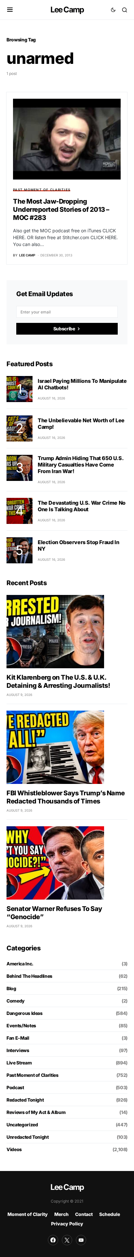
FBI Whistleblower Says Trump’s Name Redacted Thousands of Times (66, 797)
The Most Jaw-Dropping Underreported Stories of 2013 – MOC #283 (61, 209)
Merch (61, 1214)
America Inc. (20, 963)
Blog (11, 988)
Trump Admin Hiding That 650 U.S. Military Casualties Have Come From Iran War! (80, 464)
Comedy (16, 1001)
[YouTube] (81, 1240)
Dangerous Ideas (25, 1013)
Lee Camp (67, 9)
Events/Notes (21, 1025)
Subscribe (64, 328)
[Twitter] (67, 1240)
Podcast (15, 1087)
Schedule (109, 1214)
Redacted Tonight (25, 1100)
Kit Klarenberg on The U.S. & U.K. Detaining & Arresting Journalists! (58, 681)
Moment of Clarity (27, 1214)
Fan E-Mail (18, 1038)
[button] (10, 10)
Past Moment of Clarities (41, 190)
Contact (84, 1214)
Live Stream (19, 1062)
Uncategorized (22, 1124)
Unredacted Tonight (28, 1137)
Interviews (18, 1050)
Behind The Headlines (29, 976)
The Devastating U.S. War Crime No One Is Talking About (82, 506)
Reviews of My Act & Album (36, 1112)
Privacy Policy (67, 1223)
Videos (14, 1149)
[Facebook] (53, 1240)
